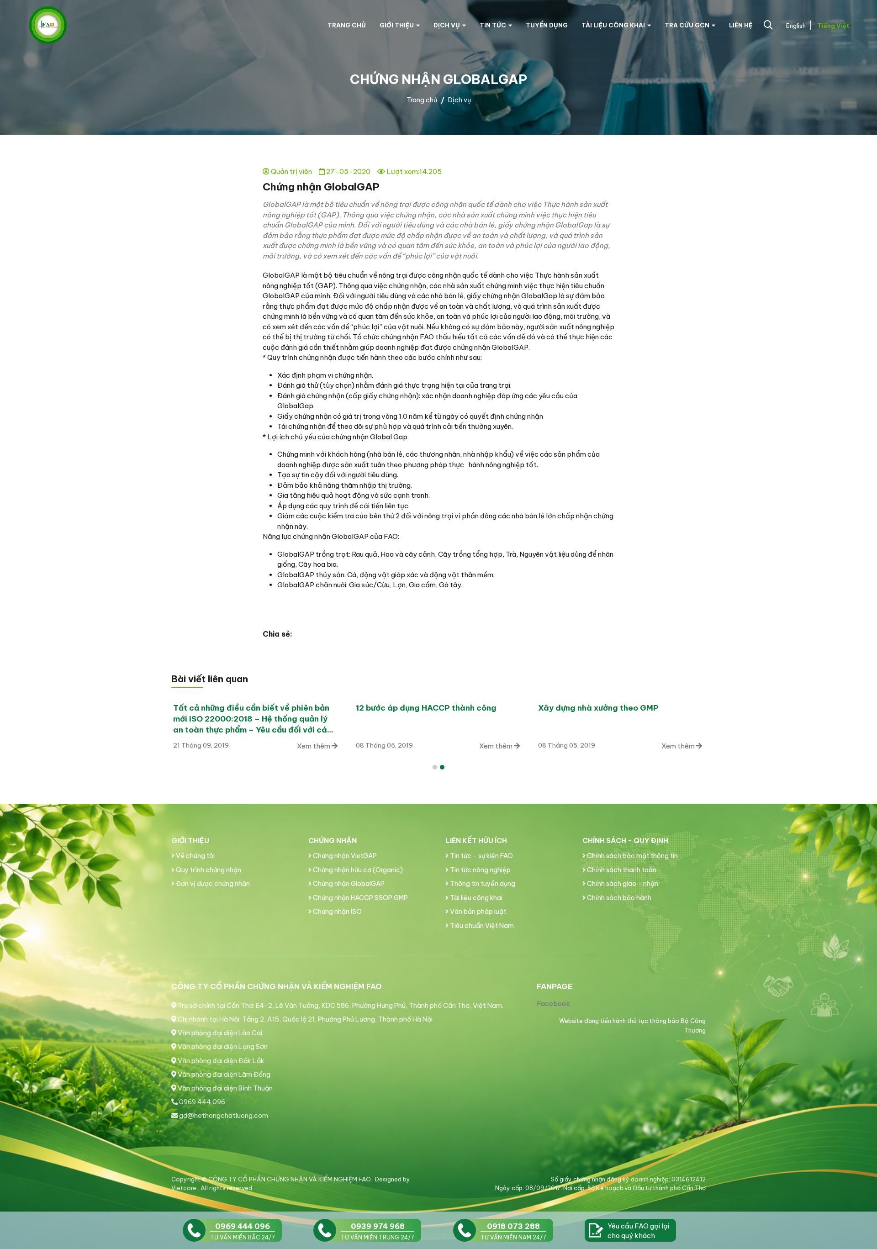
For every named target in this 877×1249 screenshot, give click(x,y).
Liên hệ (740, 25)
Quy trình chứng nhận (207, 870)
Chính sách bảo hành (618, 898)
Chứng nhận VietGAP (344, 856)
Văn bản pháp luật (477, 911)
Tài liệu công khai (613, 25)
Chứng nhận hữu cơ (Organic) (357, 870)
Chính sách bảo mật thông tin (632, 856)
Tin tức (493, 25)
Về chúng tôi (194, 856)
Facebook (553, 1003)
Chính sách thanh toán (621, 870)
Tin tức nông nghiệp (480, 870)
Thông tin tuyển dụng (482, 884)
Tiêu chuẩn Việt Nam (481, 926)
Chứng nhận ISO (337, 911)
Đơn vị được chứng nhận (212, 884)
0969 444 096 (201, 1102)
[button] (435, 767)
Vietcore (184, 1187)
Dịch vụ (446, 25)
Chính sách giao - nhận (622, 884)
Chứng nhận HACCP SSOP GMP (360, 898)
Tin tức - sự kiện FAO (481, 856)
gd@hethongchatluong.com (223, 1116)
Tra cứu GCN (687, 25)
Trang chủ (347, 25)
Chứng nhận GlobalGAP (348, 884)
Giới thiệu (397, 25)
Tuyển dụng (547, 25)
